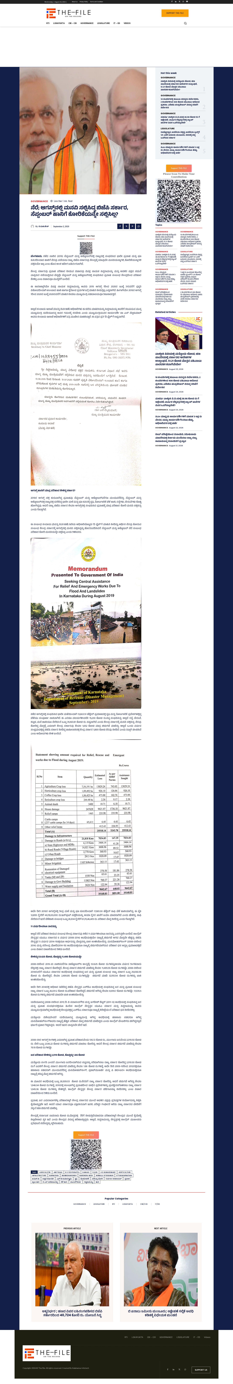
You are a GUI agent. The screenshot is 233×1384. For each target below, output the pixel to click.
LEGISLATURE (167, 129)
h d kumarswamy (108, 1172)
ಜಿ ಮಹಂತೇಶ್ (44, 226)
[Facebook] (172, 2)
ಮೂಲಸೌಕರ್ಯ (75, 1182)
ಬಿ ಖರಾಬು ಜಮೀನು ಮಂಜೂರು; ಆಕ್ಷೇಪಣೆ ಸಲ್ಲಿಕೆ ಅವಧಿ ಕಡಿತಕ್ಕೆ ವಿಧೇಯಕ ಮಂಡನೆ (161, 1313)
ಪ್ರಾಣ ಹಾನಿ (36, 1182)
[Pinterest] (132, 226)
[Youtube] (187, 2)
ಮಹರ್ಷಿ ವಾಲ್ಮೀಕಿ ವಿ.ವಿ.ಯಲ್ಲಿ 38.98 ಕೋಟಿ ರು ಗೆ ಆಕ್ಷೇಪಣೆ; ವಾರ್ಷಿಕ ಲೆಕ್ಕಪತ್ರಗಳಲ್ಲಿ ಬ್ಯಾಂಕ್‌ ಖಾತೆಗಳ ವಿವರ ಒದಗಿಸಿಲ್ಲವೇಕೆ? (180, 120)
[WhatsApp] (183, 2)
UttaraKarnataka (124, 1175)
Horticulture (125, 1172)
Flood (95, 1172)
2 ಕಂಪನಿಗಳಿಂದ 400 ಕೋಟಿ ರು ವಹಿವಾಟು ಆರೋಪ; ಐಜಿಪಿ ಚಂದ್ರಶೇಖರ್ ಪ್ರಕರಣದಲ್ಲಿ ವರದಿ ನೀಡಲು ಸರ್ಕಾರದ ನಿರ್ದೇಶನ (191, 297)
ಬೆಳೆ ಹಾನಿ (64, 1182)
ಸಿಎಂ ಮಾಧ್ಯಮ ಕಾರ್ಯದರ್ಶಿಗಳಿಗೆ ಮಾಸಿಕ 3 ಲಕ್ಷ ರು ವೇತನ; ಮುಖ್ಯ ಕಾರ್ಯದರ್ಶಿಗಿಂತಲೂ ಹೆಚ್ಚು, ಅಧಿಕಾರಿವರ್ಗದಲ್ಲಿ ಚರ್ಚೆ (180, 150)
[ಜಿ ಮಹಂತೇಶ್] (33, 226)
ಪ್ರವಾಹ (127, 1179)
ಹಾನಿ (97, 1182)
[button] (185, 23)
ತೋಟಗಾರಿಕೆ (84, 1179)
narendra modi (86, 1175)
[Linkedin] (175, 2)
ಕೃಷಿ (76, 1179)
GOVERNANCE (39, 201)
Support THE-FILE (86, 236)
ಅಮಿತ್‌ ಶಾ (36, 1179)
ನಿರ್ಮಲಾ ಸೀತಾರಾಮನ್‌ (114, 1179)
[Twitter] (179, 2)
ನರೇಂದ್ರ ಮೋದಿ (97, 1179)
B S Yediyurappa (72, 1172)
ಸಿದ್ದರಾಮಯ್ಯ (88, 1182)
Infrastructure (39, 1175)
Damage (85, 1172)
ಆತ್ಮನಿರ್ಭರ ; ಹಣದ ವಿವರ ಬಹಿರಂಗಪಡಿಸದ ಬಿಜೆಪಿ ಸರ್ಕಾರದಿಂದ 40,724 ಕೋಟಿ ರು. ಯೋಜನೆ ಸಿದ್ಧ (72, 1313)
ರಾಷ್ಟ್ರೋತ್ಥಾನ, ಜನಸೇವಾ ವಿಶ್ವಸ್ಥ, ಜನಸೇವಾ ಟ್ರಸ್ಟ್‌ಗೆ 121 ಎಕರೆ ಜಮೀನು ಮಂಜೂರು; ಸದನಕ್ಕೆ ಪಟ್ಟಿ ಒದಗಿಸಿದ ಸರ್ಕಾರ (180, 135)
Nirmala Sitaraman (104, 1175)
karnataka (54, 1175)
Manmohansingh (69, 1175)
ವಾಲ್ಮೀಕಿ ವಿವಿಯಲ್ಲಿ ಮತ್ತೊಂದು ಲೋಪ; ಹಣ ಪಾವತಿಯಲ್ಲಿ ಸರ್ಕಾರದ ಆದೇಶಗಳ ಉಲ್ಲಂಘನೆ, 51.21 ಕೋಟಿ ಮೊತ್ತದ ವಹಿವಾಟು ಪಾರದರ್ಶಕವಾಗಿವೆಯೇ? (179, 86)
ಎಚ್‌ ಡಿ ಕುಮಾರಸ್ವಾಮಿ (64, 1179)
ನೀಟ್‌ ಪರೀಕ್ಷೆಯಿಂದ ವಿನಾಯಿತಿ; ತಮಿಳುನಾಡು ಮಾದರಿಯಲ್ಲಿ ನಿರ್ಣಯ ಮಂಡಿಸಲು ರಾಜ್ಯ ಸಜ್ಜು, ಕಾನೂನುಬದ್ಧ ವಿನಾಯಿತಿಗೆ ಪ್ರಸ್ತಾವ (164, 298)
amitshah (58, 1172)
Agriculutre (45, 1172)
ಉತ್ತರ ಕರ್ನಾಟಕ (48, 1179)
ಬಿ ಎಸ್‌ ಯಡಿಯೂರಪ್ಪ (50, 1182)
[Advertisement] (116, 47)
